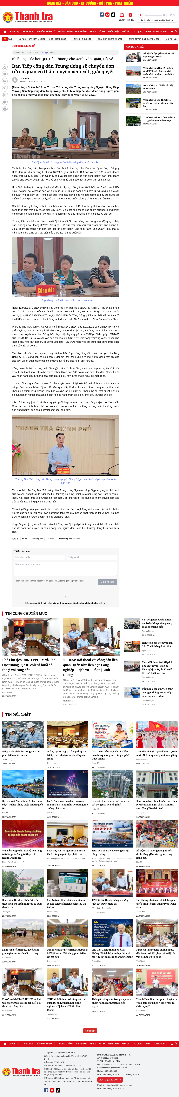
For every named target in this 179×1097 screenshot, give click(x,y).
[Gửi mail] (5, 81)
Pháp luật (113, 31)
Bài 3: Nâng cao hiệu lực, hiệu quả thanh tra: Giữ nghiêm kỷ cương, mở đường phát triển (67, 805)
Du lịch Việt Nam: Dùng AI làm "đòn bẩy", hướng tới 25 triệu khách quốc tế (22, 805)
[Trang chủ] (5, 31)
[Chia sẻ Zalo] (5, 74)
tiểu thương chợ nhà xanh (69, 539)
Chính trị (14, 31)
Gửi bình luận (107, 582)
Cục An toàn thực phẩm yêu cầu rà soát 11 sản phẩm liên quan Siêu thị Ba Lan (66, 904)
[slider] (153, 15)
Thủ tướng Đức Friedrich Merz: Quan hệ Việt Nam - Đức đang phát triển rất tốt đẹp (67, 953)
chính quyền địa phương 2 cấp (126, 39)
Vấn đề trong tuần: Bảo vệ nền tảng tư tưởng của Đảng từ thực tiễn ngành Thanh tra (22, 854)
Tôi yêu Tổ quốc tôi (64, 39)
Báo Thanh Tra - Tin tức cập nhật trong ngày (27, 17)
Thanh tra (27, 31)
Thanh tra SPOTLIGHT (155, 31)
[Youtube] (107, 14)
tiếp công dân (37, 539)
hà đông (51, 539)
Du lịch (138, 31)
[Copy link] (5, 87)
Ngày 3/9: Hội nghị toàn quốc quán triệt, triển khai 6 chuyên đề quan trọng (66, 755)
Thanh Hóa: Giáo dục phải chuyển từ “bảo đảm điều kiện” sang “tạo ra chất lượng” (156, 1003)
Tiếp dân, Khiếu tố (45, 31)
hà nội (24, 539)
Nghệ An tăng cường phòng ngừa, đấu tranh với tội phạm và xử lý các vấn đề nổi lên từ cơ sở (155, 953)
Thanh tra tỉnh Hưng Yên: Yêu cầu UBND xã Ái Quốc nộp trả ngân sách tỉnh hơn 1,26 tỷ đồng (159, 71)
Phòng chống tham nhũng (72, 31)
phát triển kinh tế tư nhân (92, 39)
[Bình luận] (5, 102)
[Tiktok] (113, 14)
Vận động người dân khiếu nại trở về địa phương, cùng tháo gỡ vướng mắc (157, 623)
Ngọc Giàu (146, 651)
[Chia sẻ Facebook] (5, 67)
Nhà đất (126, 31)
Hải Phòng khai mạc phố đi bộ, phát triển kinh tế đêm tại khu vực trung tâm (156, 904)
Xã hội (102, 31)
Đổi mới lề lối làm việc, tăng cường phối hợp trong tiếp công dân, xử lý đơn (157, 692)
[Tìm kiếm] (176, 31)
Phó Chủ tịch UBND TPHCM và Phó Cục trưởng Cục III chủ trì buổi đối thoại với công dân (29, 665)
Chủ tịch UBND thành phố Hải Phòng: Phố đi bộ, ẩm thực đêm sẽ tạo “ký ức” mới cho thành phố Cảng (112, 953)
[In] (5, 109)
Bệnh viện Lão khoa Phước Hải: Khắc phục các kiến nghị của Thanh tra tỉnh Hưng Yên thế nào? (156, 805)
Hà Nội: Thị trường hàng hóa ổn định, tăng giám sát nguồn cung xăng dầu (154, 854)
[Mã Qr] (5, 94)
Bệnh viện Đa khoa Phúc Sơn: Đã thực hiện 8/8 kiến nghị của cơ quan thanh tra (22, 904)
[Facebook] (102, 14)
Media (93, 31)
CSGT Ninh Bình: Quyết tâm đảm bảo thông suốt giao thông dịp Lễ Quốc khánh (110, 755)
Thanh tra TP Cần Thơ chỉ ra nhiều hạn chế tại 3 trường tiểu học (158, 103)
